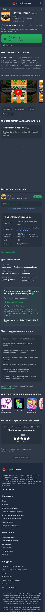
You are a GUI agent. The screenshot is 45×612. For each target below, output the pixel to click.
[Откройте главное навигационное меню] (3, 3)
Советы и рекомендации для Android (14, 570)
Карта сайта (6, 555)
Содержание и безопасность (12, 518)
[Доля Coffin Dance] (40, 9)
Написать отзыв (21, 457)
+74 (27, 281)
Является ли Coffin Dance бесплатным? (18, 364)
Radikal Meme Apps (19, 21)
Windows (12, 587)
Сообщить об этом (8, 388)
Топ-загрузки (6, 544)
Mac (3, 587)
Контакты (5, 504)
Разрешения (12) (8, 252)
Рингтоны (6, 109)
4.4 (21, 25)
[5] (28, 438)
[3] (21, 438)
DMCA (4, 515)
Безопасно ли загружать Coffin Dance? (18, 339)
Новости (9, 584)
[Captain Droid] (13, 470)
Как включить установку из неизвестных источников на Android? (19, 377)
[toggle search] (40, 3)
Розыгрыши (19, 109)
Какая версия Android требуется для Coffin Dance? (20, 358)
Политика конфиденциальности (12, 511)
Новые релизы (7, 548)
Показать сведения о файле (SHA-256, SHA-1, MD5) (21, 321)
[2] (18, 438)
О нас (4, 501)
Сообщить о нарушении (16, 515)
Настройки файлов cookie (10, 526)
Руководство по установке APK (12, 566)
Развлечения (8, 114)
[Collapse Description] (21, 69)
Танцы (31, 109)
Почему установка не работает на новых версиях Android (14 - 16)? (19, 352)
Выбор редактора (8, 551)
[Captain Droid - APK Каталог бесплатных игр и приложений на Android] (21, 3)
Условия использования (10, 508)
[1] (15, 438)
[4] (25, 438)
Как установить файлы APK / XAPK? (22, 209)
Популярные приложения (10, 540)
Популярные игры (8, 537)
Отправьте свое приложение (12, 580)
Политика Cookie (7, 522)
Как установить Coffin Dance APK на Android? (17, 345)
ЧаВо (4, 573)
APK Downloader (7, 577)
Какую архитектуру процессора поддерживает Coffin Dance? (16, 370)
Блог (3, 584)
